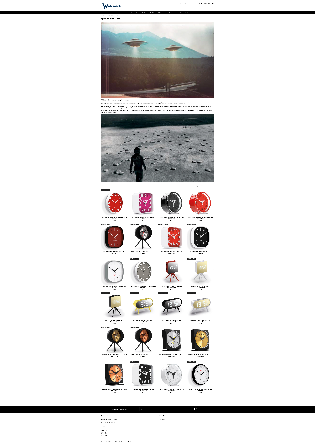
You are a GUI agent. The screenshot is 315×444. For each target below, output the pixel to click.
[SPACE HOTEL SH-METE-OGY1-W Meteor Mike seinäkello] (143, 271)
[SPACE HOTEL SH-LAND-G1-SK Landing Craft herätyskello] (114, 340)
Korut (144, 12)
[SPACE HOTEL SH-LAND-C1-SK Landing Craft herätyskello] (143, 340)
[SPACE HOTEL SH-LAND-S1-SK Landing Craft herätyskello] (143, 237)
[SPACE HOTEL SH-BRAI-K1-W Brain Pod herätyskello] (143, 374)
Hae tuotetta (162, 419)
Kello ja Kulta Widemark (114, 441)
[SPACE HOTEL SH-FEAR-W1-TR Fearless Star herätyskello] (172, 374)
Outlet (138, 12)
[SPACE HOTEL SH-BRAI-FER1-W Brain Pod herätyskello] (172, 237)
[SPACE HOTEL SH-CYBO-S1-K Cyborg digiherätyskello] (172, 306)
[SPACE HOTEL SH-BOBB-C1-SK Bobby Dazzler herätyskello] (114, 374)
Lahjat (159, 12)
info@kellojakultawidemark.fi (112, 422)
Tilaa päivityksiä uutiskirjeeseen (119, 409)
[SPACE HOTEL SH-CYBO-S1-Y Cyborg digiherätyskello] (143, 306)
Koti (102, 15)
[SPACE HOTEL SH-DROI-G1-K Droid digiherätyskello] (114, 306)
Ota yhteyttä (184, 12)
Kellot (152, 12)
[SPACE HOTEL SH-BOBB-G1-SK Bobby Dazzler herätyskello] (200, 340)
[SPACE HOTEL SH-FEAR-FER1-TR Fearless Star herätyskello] (200, 203)
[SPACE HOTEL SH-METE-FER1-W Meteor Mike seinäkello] (114, 203)
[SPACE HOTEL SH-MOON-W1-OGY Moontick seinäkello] (114, 271)
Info (175, 12)
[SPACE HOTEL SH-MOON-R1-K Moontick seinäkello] (114, 237)
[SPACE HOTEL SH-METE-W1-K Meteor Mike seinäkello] (200, 374)
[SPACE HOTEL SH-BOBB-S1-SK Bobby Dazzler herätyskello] (172, 340)
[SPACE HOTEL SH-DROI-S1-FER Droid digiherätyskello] (172, 271)
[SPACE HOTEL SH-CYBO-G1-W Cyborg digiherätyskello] (200, 306)
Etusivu (132, 12)
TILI (199, 3)
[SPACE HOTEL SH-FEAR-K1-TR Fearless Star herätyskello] (172, 203)
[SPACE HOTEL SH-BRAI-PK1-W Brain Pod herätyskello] (143, 203)
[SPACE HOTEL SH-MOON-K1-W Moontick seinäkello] (200, 237)
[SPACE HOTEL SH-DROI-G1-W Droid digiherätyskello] (200, 271)
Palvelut (167, 12)
